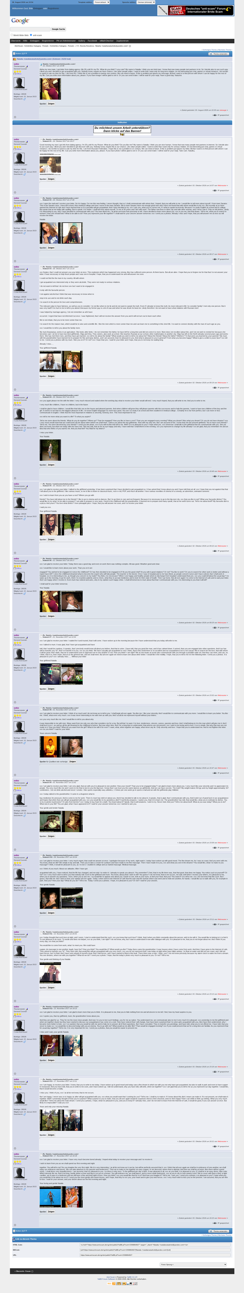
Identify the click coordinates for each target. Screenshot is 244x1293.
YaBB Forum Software (106, 1279)
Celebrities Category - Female (36, 46)
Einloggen (38, 8)
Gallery (81, 41)
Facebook (92, 41)
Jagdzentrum (122, 41)
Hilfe (25, 41)
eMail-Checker (107, 41)
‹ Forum (27, 1271)
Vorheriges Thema (210, 50)
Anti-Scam (19, 46)
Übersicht (15, 41)
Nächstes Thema (224, 50)
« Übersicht (19, 1271)
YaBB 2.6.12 (132, 1277)
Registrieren (53, 8)
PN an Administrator (66, 41)
